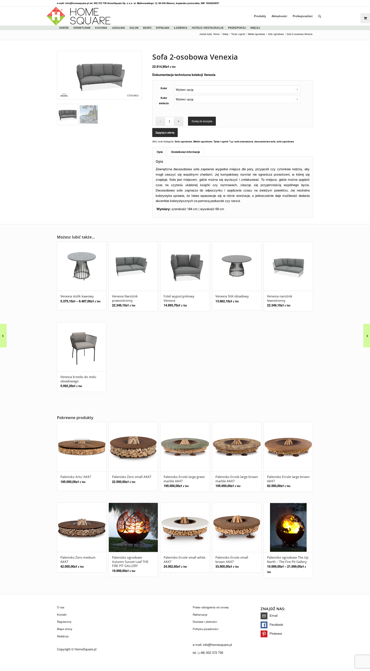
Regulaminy (64, 622)
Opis (160, 152)
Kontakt (62, 614)
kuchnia (101, 28)
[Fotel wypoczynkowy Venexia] (3, 335)
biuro (147, 28)
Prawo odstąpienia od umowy (211, 607)
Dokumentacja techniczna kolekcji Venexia (183, 74)
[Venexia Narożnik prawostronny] (366, 335)
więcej (255, 28)
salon (134, 28)
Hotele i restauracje (208, 28)
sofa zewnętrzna (243, 141)
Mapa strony (64, 629)
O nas (60, 607)
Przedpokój (237, 28)
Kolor (164, 88)
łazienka (180, 28)
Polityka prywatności (205, 629)
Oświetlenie (82, 28)
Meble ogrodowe (202, 141)
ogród (64, 28)
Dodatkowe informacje (185, 152)
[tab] (159, 152)
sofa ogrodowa (285, 141)
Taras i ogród (220, 141)
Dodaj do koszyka (202, 121)
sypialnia (162, 28)
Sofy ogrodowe (183, 141)
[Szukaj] (319, 16)
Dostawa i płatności (205, 622)
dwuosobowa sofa (264, 141)
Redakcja (63, 636)
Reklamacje (200, 614)
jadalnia (118, 28)
